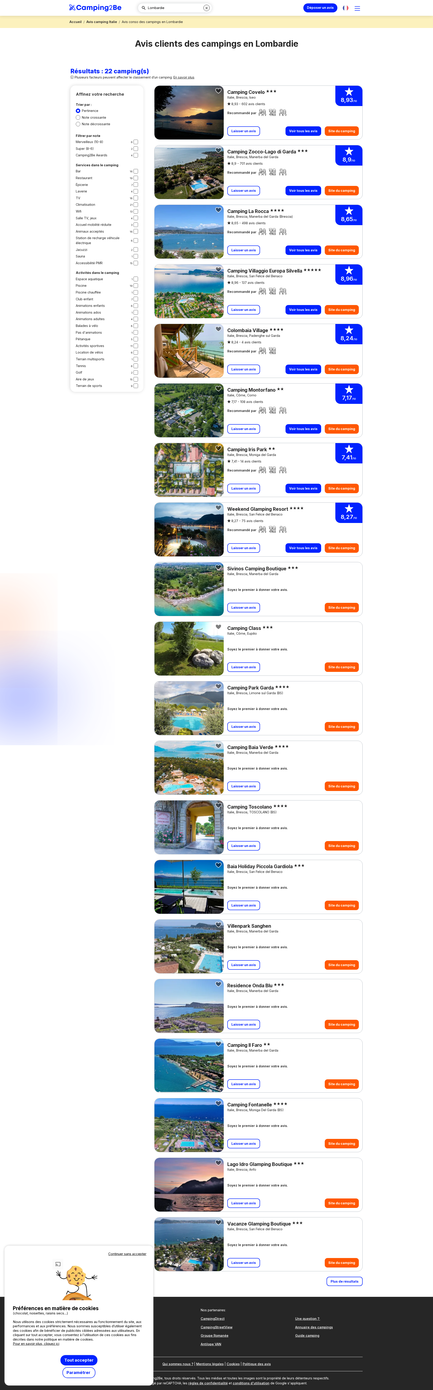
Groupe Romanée (214, 1335)
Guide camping (307, 1335)
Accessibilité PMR (89, 263)
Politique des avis (257, 1364)
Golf (79, 372)
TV (78, 198)
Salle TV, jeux (86, 218)
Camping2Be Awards (91, 155)
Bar (78, 171)
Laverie (81, 191)
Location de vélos (89, 352)
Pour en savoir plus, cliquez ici (36, 1343)
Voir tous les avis (303, 131)
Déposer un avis (320, 7)
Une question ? (307, 1319)
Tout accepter (79, 1360)
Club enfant (84, 299)
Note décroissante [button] (96, 124)
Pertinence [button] (90, 111)
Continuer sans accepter (127, 1254)
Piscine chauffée (88, 292)
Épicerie (82, 185)
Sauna (80, 256)
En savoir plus (183, 77)
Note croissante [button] (94, 117)
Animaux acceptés (90, 231)
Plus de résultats (345, 1281)
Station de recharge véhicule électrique (98, 240)
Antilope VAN (211, 1344)
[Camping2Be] (95, 8)
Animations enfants (90, 306)
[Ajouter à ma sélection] (218, 91)
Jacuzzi (81, 250)
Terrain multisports (90, 359)
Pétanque (83, 339)
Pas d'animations (89, 332)
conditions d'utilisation (251, 1383)
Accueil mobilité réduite (93, 225)
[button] (345, 8)
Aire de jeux (85, 379)
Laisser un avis (243, 131)
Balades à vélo (87, 326)
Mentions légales (210, 1364)
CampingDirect (213, 1319)
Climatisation (85, 204)
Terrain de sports (89, 386)
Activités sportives (90, 346)
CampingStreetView (217, 1327)
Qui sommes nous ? (177, 1364)
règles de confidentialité (208, 1383)
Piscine (81, 285)
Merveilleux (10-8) (89, 142)
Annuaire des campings (314, 1327)
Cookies (233, 1364)
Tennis (81, 366)
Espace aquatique (89, 279)
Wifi (78, 211)
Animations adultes (90, 319)
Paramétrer (79, 1372)
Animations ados (88, 312)
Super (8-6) (85, 148)
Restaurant (84, 178)
